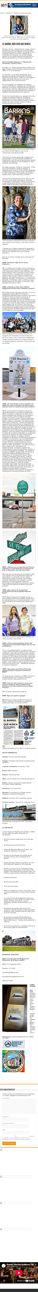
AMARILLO (9, 13)
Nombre (5, 1117)
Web (3, 1130)
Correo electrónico (8, 1123)
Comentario (6, 1098)
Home (2, 13)
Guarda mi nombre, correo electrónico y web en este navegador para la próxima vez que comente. (18, 1137)
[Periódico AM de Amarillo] (19, 4)
